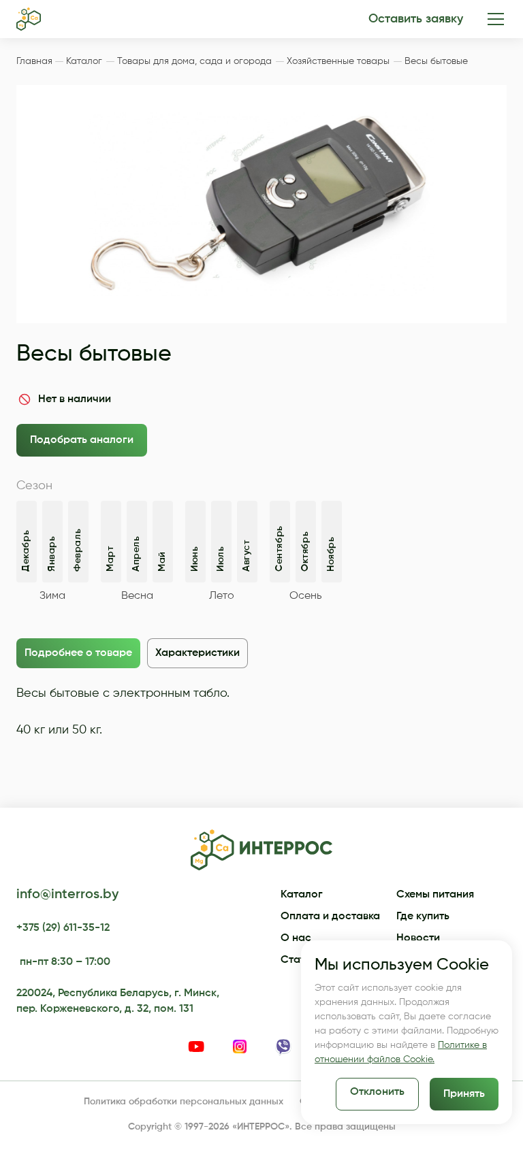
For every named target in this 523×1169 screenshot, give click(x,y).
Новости (418, 938)
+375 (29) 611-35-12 (63, 928)
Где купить (422, 916)
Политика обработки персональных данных (183, 1101)
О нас (296, 938)
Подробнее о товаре (78, 653)
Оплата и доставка (330, 916)
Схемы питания (435, 894)
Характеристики (197, 653)
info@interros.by (67, 895)
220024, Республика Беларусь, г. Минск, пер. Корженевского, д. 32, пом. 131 (117, 1001)
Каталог (302, 894)
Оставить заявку (415, 19)
